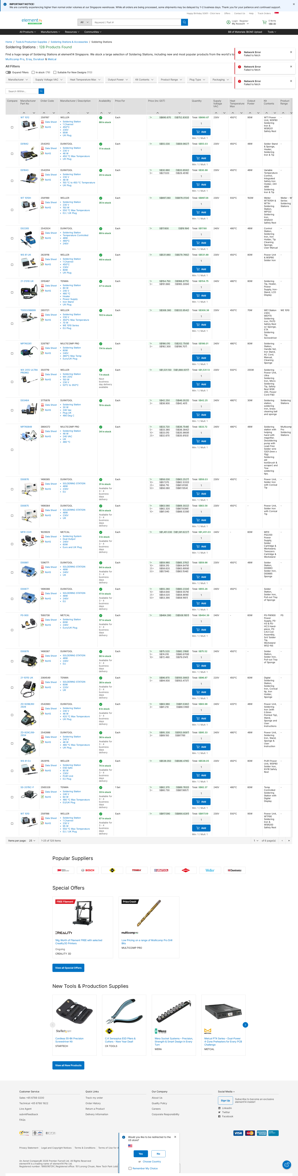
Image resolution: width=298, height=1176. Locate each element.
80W (65, 269)
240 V (66, 290)
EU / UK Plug (70, 213)
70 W (65, 322)
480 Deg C (68, 415)
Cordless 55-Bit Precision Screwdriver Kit (69, 1040)
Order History (93, 1103)
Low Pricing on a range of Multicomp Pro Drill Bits (147, 942)
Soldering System (72, 536)
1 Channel (68, 124)
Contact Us (239, 13)
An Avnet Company (29, 1160)
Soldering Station (72, 121)
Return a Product (95, 1108)
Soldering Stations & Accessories (69, 41)
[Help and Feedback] (286, 1164)
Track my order (94, 1097)
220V (65, 687)
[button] (27, 32)
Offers (227, 13)
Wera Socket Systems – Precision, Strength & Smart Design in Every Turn (174, 1041)
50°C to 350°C (71, 385)
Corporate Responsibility (165, 1114)
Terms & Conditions (84, 1147)
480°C (66, 240)
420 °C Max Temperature (76, 716)
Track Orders (264, 13)
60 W (65, 796)
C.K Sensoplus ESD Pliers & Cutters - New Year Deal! (120, 1040)
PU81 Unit (68, 776)
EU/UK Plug (69, 802)
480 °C (66, 293)
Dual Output (69, 539)
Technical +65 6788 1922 (33, 1103)
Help (251, 13)
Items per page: (17, 840)
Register (244, 20)
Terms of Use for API (109, 1147)
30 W (65, 407)
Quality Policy (159, 1103)
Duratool (38, 59)
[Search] (184, 22)
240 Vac (67, 410)
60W (65, 544)
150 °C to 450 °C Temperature (79, 182)
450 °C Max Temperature (76, 156)
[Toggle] (8, 72)
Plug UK (67, 412)
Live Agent (25, 1108)
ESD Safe (68, 767)
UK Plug (67, 135)
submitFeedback (28, 1114)
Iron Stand (68, 301)
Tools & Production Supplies (31, 41)
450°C (66, 127)
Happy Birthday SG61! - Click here (203, 13)
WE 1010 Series (71, 325)
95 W (65, 826)
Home (9, 41)
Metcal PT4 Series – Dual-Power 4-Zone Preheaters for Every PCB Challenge (223, 1041)
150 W (66, 207)
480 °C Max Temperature (76, 744)
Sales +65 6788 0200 (31, 1097)
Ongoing (60, 949)
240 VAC (67, 436)
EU (64, 491)
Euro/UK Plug (70, 358)
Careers (156, 1108)
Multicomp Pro (15, 59)
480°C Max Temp (72, 355)
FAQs (22, 1119)
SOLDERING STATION (74, 483)
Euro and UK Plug (72, 547)
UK (64, 439)
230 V (66, 150)
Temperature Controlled (75, 235)
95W (65, 132)
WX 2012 (67, 376)
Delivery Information (97, 1114)
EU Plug (67, 328)
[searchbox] (136, 22)
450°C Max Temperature (76, 319)
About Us (157, 1097)
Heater (66, 296)
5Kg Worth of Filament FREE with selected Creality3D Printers (78, 942)
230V (65, 129)
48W (65, 238)
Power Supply (70, 299)
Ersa (29, 59)
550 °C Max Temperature (76, 210)
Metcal (52, 59)
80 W (65, 288)
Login (235, 20)
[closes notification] (294, 4)
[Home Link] (32, 22)
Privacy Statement (28, 1147)
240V (65, 243)
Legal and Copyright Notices (56, 1147)
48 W (65, 153)
